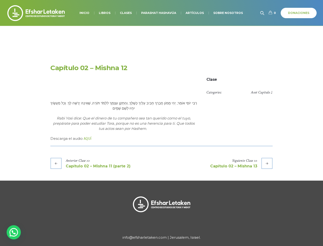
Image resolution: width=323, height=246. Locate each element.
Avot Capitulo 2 (261, 92)
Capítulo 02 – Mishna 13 (233, 166)
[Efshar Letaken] (161, 204)
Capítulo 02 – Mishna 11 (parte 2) (98, 166)
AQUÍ (87, 138)
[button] (14, 232)
